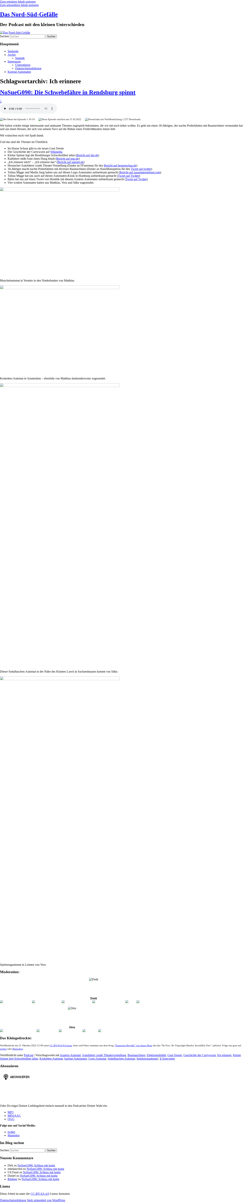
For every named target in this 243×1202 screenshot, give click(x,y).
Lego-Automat (97, 1058)
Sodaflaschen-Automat (121, 1058)
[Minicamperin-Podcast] (77, 1002)
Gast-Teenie (174, 1055)
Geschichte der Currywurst (199, 1055)
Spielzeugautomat (147, 1058)
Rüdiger (12, 1179)
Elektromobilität (156, 1055)
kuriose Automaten (75, 1058)
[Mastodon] (90, 1030)
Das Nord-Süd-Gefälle (29, 14)
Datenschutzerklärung (28, 68)
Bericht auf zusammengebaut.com (140, 172)
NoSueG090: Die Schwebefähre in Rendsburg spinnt (68, 92)
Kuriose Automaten (19, 71)
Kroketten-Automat (51, 1058)
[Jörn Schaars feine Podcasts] (18, 1030)
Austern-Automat (70, 1055)
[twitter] (130, 1002)
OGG (11, 1119)
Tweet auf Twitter (128, 175)
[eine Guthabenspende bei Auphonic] (121, 1030)
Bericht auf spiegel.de (71, 162)
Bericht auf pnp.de (67, 158)
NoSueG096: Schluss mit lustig (36, 1165)
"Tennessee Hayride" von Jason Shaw (133, 1045)
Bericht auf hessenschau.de (120, 165)
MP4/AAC (14, 1115)
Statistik (20, 58)
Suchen (4, 36)
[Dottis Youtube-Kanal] (46, 1002)
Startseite (13, 51)
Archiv (12, 54)
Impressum (14, 61)
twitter (3, 1048)
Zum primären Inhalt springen (18, 1)
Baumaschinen (136, 1055)
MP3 (10, 1112)
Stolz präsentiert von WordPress (46, 1200)
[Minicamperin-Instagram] (108, 1002)
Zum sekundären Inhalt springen (19, 5)
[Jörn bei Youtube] (70, 1030)
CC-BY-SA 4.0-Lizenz (61, 1045)
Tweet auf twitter (141, 169)
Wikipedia (56, 151)
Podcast (28, 1055)
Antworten (167, 1058)
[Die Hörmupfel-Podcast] (16, 1002)
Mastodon (17, 1048)
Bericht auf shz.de (87, 155)
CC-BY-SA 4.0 (40, 1193)
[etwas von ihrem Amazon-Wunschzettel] (161, 1002)
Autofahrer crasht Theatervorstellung (104, 1055)
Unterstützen (22, 65)
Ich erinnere (224, 1055)
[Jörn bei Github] (47, 1030)
